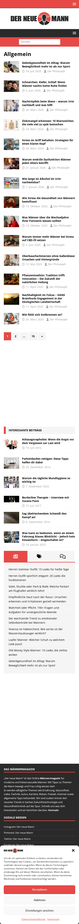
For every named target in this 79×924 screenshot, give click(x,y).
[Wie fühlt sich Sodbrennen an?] (11, 318)
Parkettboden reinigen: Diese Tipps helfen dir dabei (45, 460)
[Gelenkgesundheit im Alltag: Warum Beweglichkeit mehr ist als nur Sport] (11, 67)
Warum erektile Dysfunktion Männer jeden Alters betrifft (46, 161)
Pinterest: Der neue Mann (18, 832)
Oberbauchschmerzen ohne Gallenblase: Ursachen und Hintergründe (48, 257)
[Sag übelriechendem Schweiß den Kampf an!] (11, 517)
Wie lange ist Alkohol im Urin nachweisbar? (41, 180)
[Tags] (39, 556)
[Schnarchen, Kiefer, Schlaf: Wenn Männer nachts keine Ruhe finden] (11, 86)
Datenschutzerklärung (33, 919)
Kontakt (53, 810)
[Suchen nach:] (39, 41)
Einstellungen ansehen (40, 910)
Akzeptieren (39, 889)
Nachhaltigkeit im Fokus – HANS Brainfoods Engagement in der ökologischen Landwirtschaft (43, 298)
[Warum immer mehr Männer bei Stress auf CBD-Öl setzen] (11, 240)
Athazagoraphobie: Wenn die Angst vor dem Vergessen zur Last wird (48, 441)
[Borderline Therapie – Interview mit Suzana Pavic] (11, 499)
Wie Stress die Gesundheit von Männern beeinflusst (48, 199)
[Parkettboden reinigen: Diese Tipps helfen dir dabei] (11, 462)
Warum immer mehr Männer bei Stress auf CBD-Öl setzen (48, 238)
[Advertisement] (39, 383)
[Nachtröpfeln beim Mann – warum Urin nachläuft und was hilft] (11, 105)
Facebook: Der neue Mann (19, 845)
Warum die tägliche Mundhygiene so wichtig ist (46, 479)
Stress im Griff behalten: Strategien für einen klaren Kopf (47, 141)
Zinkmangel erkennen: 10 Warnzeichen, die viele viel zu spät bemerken (48, 122)
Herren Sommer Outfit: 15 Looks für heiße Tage (39, 569)
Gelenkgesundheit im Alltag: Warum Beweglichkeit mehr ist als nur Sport (46, 64)
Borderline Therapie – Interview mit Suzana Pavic (45, 499)
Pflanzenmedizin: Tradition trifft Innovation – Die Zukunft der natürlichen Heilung (43, 278)
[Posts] (15, 556)
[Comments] (62, 556)
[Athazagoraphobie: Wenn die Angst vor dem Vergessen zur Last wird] (11, 443)
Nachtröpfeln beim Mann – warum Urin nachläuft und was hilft (48, 103)
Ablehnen (39, 900)
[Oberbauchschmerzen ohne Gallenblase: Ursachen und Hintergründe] (11, 260)
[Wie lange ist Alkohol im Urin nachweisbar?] (11, 183)
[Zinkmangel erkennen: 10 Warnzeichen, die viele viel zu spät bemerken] (11, 125)
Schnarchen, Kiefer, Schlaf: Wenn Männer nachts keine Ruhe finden (44, 83)
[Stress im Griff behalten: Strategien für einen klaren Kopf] (11, 144)
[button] (73, 850)
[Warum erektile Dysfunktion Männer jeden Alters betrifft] (11, 163)
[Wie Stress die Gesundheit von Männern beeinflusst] (11, 202)
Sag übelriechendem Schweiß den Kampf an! (44, 515)
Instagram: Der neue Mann (19, 826)
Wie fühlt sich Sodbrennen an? (42, 314)
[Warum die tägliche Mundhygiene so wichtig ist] (11, 482)
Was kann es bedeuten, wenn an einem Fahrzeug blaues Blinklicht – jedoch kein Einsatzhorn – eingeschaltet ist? (48, 536)
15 (33, 336)
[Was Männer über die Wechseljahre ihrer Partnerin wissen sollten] (11, 221)
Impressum (53, 919)
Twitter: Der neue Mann (17, 839)
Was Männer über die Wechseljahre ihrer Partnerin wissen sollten (45, 219)
